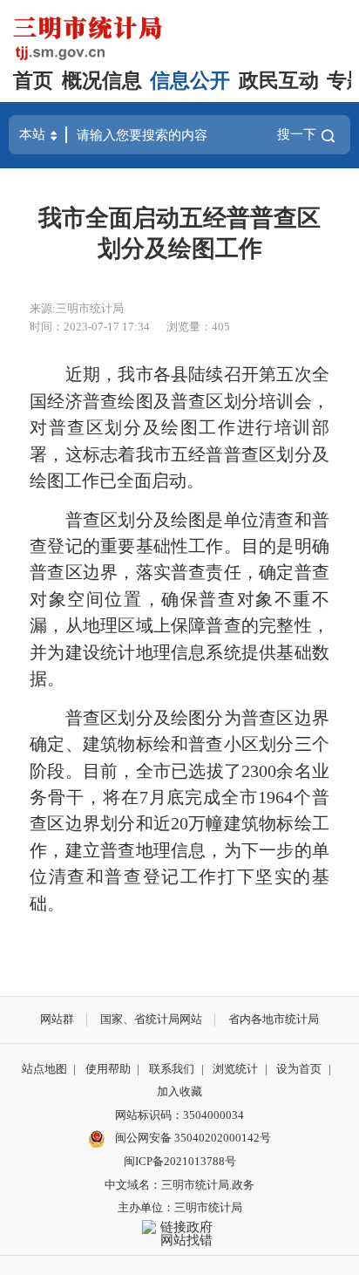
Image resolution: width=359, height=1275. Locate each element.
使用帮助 (108, 1068)
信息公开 (190, 81)
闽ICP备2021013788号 (180, 1161)
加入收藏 (179, 1091)
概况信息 (102, 81)
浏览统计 (235, 1068)
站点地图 (44, 1068)
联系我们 (171, 1068)
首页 (33, 81)
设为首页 (299, 1068)
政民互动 (279, 81)
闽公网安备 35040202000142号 (191, 1137)
